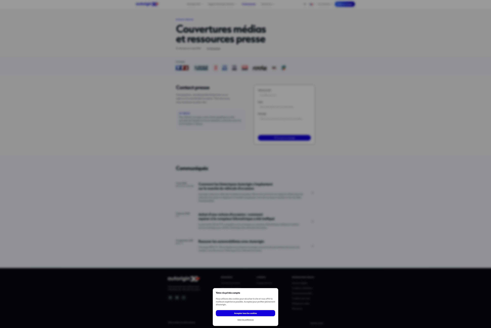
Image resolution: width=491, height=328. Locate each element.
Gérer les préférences (245, 320)
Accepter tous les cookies (245, 313)
